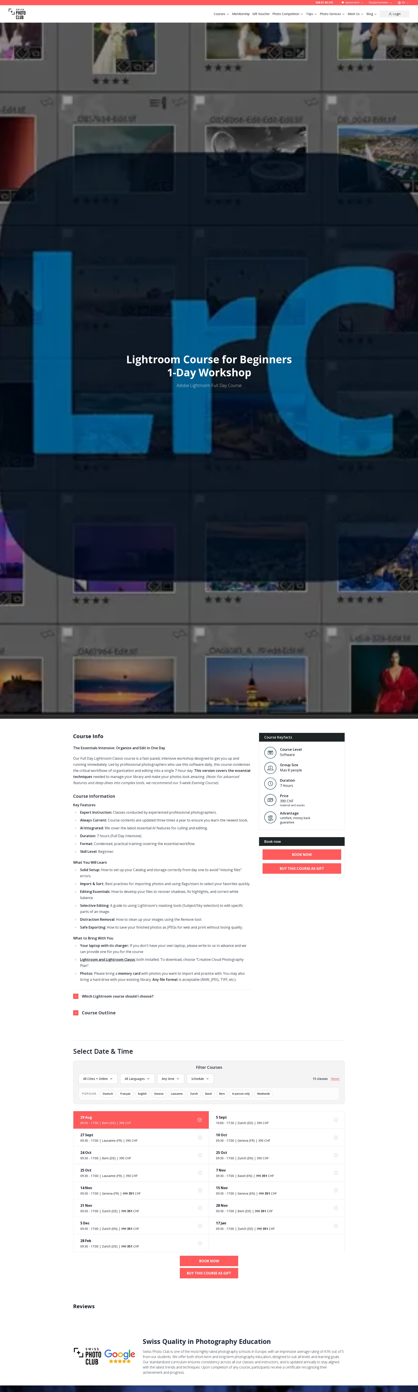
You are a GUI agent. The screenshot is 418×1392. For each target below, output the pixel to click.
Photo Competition (285, 14)
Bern (222, 1094)
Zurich (194, 1094)
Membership (241, 14)
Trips (309, 14)
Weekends (263, 1094)
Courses (219, 14)
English (142, 1094)
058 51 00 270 (324, 2)
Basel (208, 1094)
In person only (241, 1094)
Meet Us (354, 14)
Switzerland (352, 2)
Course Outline (99, 1013)
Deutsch (108, 1094)
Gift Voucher (261, 14)
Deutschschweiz (378, 2)
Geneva (158, 1094)
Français (125, 1094)
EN (403, 2)
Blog (369, 14)
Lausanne (177, 1094)
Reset (335, 1079)
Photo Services (330, 14)
